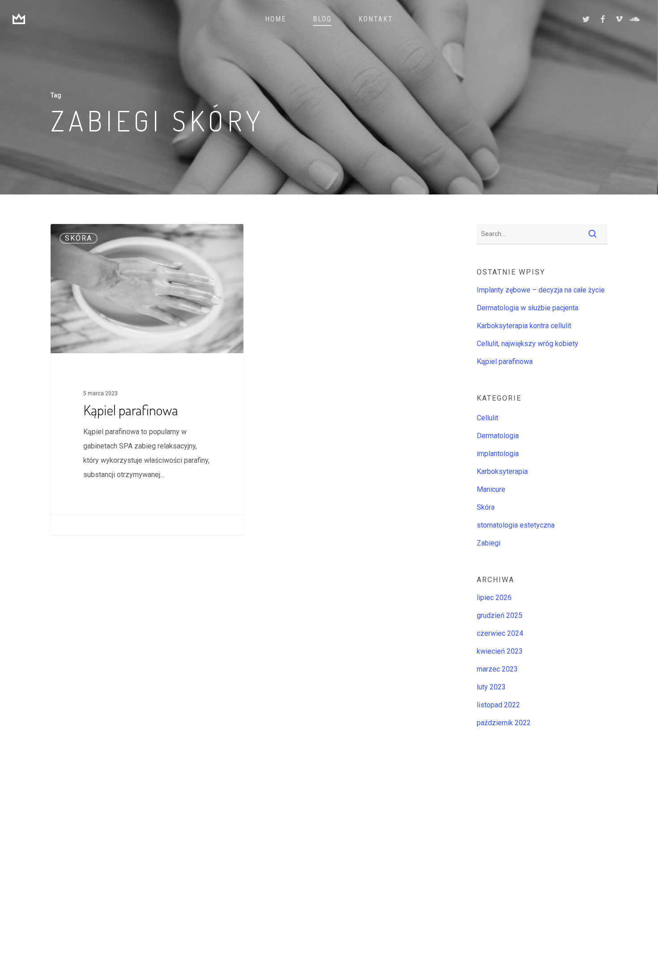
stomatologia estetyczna (516, 525)
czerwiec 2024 (500, 633)
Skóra (78, 238)
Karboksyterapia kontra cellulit (524, 325)
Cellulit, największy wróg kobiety (527, 343)
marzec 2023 (497, 669)
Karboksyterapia (502, 471)
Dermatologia (498, 435)
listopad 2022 (498, 705)
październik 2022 (504, 722)
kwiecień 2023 (500, 651)
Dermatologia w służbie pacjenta (527, 308)
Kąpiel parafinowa (505, 361)
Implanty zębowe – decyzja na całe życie (541, 290)
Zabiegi (488, 543)
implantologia (498, 453)
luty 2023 (491, 687)
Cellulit (487, 418)
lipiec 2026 (494, 597)
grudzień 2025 (499, 615)
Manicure (491, 489)
